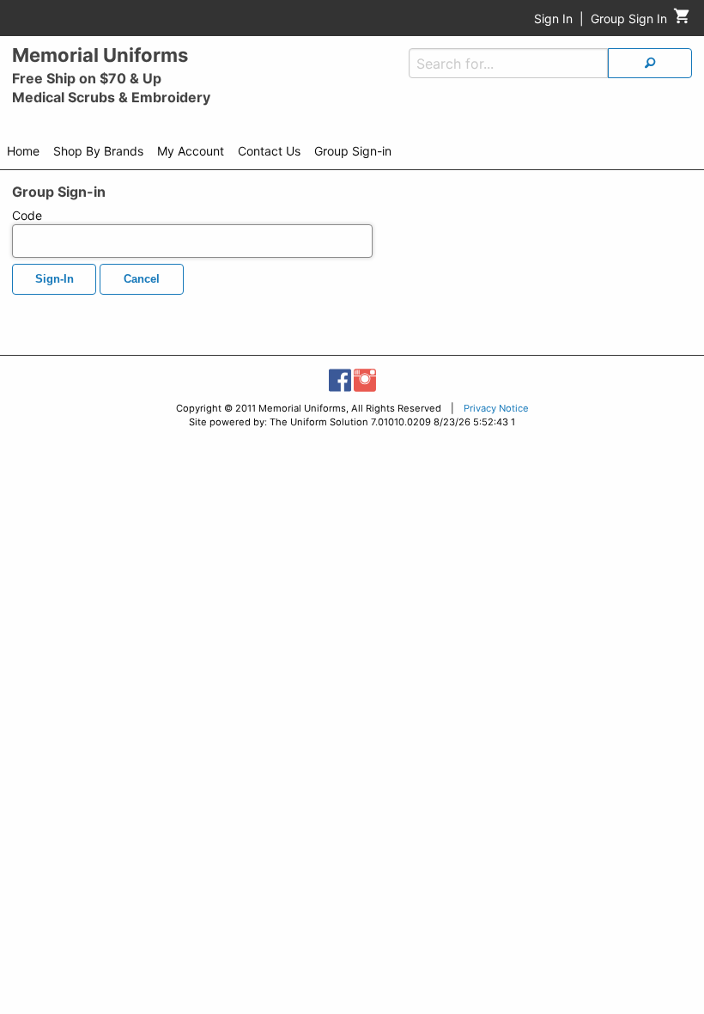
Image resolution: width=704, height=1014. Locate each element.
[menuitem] (23, 153)
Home (23, 151)
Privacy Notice (496, 408)
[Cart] (682, 20)
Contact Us (269, 151)
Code (27, 215)
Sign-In (54, 279)
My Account (190, 151)
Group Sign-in (352, 151)
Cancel (142, 279)
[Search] (650, 63)
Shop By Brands (98, 151)
